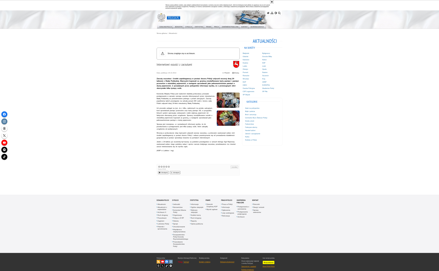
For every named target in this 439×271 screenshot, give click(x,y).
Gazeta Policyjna (249, 88)
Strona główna (162, 33)
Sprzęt (175, 224)
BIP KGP (186, 262)
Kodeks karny (196, 215)
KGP (244, 82)
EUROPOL (266, 85)
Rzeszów (246, 75)
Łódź (264, 66)
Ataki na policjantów (252, 108)
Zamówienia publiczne (241, 201)
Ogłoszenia (226, 210)
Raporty (194, 221)
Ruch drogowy (163, 215)
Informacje (195, 204)
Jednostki (176, 204)
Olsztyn (245, 69)
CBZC (245, 85)
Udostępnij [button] (164, 172)
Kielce (264, 60)
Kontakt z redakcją (204, 262)
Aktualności (173, 33)
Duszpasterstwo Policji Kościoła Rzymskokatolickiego (180, 237)
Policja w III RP (178, 218)
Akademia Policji (268, 88)
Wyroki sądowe (211, 209)
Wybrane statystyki (194, 211)
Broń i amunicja (250, 114)
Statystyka (194, 200)
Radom (265, 72)
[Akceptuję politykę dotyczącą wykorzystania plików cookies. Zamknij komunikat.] (272, 2)
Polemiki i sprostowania (162, 228)
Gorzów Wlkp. (267, 56)
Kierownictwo (178, 207)
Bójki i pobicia (250, 111)
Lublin (245, 66)
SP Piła (264, 91)
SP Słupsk (246, 95)
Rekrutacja (226, 216)
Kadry (247, 137)
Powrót (227, 73)
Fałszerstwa (249, 124)
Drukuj (236, 73)
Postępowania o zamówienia (243, 208)
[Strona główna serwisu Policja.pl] (268, 13)
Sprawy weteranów (257, 211)
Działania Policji (163, 200)
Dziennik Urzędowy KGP (211, 206)
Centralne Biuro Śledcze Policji (256, 118)
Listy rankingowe (228, 213)
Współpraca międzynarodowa (179, 231)
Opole (264, 69)
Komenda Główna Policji (179, 211)
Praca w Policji (226, 200)
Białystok (246, 53)
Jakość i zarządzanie (252, 134)
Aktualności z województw (162, 208)
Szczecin (265, 75)
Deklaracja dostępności (227, 262)
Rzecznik (256, 204)
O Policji (175, 200)
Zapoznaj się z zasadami (248, 266)
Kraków (245, 63)
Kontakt (255, 200)
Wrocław (246, 79)
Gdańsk (245, 56)
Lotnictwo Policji (163, 224)
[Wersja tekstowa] (275, 13)
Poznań (245, 72)
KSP (263, 63)
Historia (176, 221)
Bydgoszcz (266, 53)
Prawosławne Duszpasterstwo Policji (179, 244)
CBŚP (264, 82)
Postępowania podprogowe (243, 213)
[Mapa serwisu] (272, 13)
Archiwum (241, 217)
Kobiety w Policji (251, 140)
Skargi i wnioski (258, 207)
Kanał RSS (158, 262)
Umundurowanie (179, 227)
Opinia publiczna (197, 224)
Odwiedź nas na (162, 262)
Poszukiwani (162, 218)
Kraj (263, 79)
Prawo (208, 200)
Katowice (246, 60)
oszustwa (234, 167)
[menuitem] (166, 26)
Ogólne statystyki (197, 207)
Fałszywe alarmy (251, 127)
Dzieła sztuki (249, 121)
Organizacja (177, 215)
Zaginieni (161, 221)
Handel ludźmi (250, 130)
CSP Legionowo (248, 91)
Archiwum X (162, 212)
